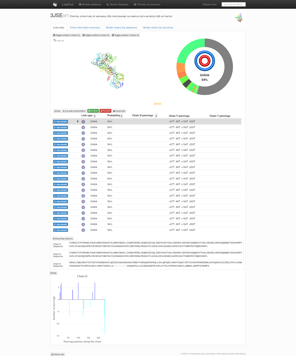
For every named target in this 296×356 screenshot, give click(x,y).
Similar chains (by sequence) (121, 27)
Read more (210, 4)
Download (120, 110)
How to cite (58, 354)
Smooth (106, 110)
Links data (58, 27)
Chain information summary (85, 27)
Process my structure (148, 4)
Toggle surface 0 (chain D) (67, 34)
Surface (94, 110)
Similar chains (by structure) (158, 27)
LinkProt (67, 4)
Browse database (91, 4)
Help (57, 110)
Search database (118, 4)
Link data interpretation (75, 110)
